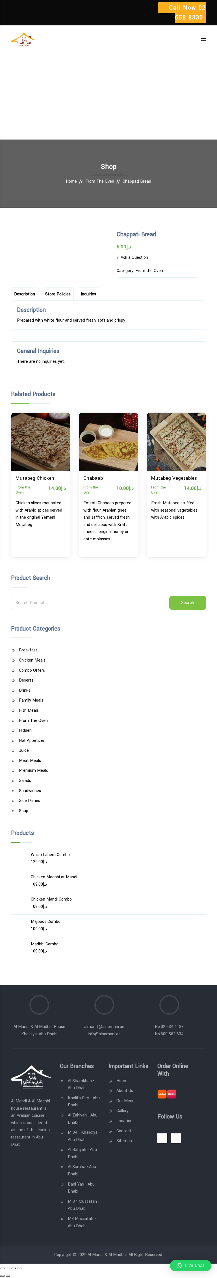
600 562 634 (172, 1034)
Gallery (122, 1111)
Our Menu (125, 1101)
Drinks (24, 690)
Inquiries (88, 294)
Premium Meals (33, 770)
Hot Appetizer (32, 741)
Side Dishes (29, 801)
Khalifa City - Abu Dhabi (84, 1101)
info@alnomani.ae (104, 1034)
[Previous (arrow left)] (2, 1276)
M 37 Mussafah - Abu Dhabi (83, 1205)
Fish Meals (29, 710)
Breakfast (28, 650)
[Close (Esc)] (2, 1268)
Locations (125, 1121)
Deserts (26, 680)
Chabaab (93, 478)
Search (187, 603)
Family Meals (31, 700)
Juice (24, 750)
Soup (23, 811)
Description (24, 294)
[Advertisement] (108, 97)
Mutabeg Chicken (35, 478)
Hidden (25, 730)
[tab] (24, 294)
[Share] (8, 1268)
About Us (124, 1091)
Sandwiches (30, 791)
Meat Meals (30, 761)
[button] (190, 1265)
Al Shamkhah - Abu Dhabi (81, 1084)
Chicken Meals (32, 660)
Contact (123, 1131)
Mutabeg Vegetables (174, 478)
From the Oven (99, 181)
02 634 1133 (172, 1027)
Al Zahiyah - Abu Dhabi (82, 1119)
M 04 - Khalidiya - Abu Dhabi (84, 1136)
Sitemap (124, 1141)
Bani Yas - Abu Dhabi (81, 1188)
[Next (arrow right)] (8, 1276)
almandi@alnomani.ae (104, 1027)
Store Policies (58, 294)
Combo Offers (32, 670)
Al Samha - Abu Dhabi (82, 1170)
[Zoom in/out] (19, 1268)
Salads (25, 781)
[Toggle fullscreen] (13, 1268)
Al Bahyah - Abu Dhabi (82, 1153)
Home (71, 181)
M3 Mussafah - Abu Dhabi (82, 1222)
